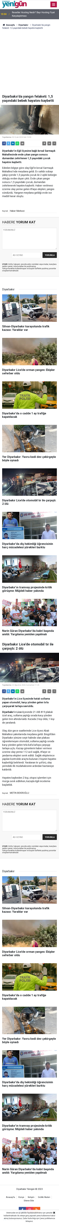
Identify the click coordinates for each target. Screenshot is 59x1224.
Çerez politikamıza (47, 1218)
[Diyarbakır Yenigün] (14, 4)
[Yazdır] (22, 143)
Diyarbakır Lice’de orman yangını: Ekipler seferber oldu (32, 14)
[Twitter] (8, 143)
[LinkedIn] (13, 143)
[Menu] (53, 4)
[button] (44, 143)
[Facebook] (4, 143)
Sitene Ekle (29, 1200)
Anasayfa (10, 25)
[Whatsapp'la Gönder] (17, 143)
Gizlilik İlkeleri (44, 1197)
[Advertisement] (29, 63)
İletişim (31, 1197)
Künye (21, 1197)
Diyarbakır (23, 25)
